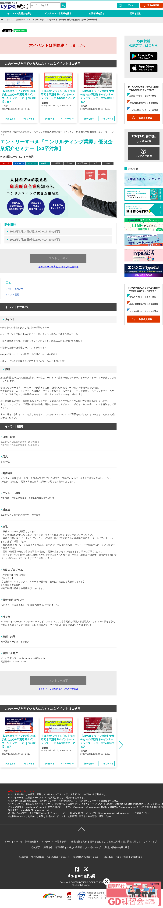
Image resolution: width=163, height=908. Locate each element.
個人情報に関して (132, 841)
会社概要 (36, 847)
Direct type (136, 857)
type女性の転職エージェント (87, 857)
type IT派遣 (122, 857)
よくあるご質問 (112, 841)
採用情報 (47, 847)
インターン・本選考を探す (58, 13)
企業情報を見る (97, 13)
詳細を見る (10, 119)
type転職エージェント (58, 857)
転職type (23, 857)
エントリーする (27, 119)
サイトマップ (150, 841)
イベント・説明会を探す (19, 13)
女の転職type (37, 857)
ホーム (7, 841)
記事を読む (135, 13)
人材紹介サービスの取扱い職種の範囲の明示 (107, 847)
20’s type (108, 857)
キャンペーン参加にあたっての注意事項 (58, 266)
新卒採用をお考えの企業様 (68, 847)
